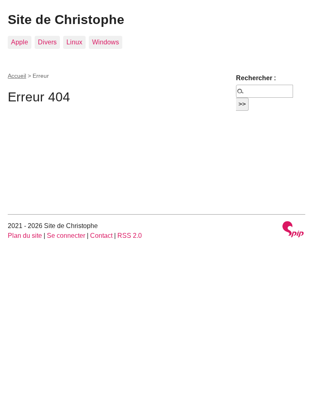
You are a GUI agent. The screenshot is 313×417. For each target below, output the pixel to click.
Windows (105, 42)
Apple (19, 42)
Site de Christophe (66, 19)
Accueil (17, 75)
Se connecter (66, 235)
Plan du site (25, 235)
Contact (101, 235)
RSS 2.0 (129, 235)
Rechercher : (256, 78)
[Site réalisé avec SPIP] (293, 230)
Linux (74, 42)
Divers (47, 42)
